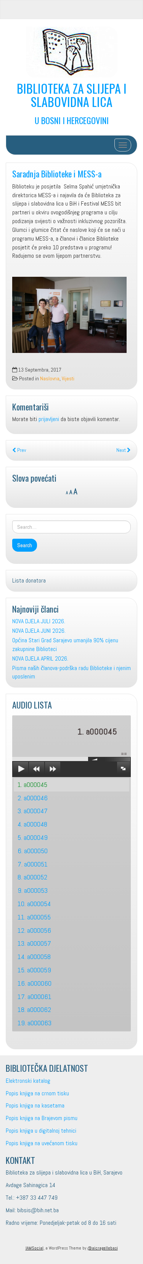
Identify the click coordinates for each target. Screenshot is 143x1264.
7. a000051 (33, 864)
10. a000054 (34, 903)
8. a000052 (32, 877)
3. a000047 (33, 810)
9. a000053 (33, 890)
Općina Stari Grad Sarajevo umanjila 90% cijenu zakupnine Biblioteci (65, 644)
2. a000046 (33, 797)
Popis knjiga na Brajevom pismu (41, 1118)
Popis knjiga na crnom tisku (37, 1093)
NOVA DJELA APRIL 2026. (40, 658)
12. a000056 (34, 930)
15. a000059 (34, 970)
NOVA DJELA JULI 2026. (38, 621)
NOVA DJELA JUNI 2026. (39, 631)
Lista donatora (29, 580)
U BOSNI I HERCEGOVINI (72, 120)
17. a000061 (34, 996)
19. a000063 (34, 1022)
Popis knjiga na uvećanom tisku (41, 1143)
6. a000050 (33, 850)
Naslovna (49, 378)
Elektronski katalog (28, 1081)
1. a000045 (32, 784)
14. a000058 (34, 956)
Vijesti (68, 378)
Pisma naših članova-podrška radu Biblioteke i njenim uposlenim (71, 672)
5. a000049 (33, 837)
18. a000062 (34, 1009)
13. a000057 (34, 943)
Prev (21, 450)
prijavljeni (49, 419)
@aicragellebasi (102, 1248)
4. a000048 (32, 824)
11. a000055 (34, 917)
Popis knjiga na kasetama (35, 1105)
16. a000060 (34, 983)
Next (121, 450)
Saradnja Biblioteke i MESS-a (56, 173)
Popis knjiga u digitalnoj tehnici (41, 1131)
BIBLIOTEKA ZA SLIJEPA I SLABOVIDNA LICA (72, 94)
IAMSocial (34, 1248)
